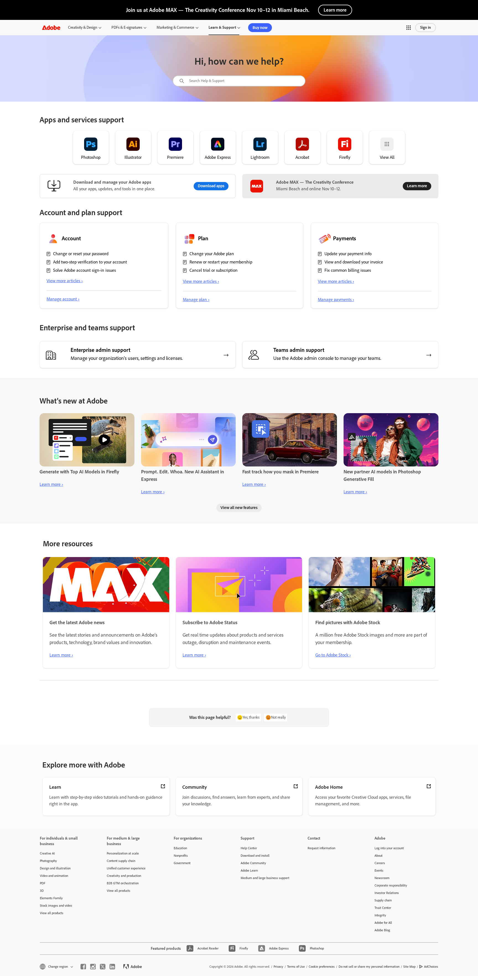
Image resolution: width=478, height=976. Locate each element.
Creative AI (47, 853)
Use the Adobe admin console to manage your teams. (327, 358)
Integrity (380, 915)
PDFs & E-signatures (126, 27)
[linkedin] (112, 966)
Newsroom (382, 878)
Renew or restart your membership (220, 262)
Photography (48, 861)
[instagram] (93, 966)
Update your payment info (348, 253)
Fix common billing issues (347, 270)
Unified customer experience (126, 868)
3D (42, 891)
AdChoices (431, 967)
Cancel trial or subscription (213, 270)
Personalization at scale (123, 853)
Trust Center (383, 908)
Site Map (409, 967)
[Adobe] (51, 27)
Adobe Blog (382, 930)
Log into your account (389, 848)
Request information (321, 848)
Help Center (249, 848)
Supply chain (383, 900)
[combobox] (239, 80)
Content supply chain (121, 861)
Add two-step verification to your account (90, 262)
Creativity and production (124, 876)
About (379, 856)
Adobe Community (253, 863)
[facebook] (83, 966)
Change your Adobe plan (211, 253)
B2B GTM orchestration (123, 883)
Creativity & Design (82, 27)
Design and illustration (55, 868)
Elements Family (51, 898)
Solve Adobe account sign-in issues (84, 270)
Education (180, 848)
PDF (42, 883)
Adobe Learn (249, 870)
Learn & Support (222, 27)
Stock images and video (56, 906)
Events (379, 870)
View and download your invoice (353, 262)
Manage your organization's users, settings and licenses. (127, 358)
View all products (51, 913)
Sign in (425, 27)
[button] (408, 27)
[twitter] (102, 966)
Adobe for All (383, 923)
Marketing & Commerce (175, 27)
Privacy (278, 967)
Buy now (260, 27)
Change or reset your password (80, 253)
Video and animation (54, 876)
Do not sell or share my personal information (369, 967)
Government (182, 863)
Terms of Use (296, 967)
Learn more (335, 10)
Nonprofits (181, 856)
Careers (380, 863)
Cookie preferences (322, 967)
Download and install (255, 856)
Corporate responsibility (391, 885)
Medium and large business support (265, 878)
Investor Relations (387, 893)
